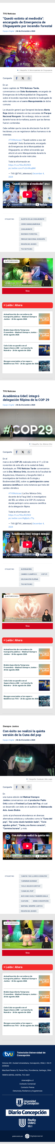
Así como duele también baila (34, 896)
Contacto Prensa (27, 1087)
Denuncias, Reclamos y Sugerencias (27, 1091)
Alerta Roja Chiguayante (32, 219)
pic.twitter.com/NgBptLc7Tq (21, 518)
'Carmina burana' (29, 881)
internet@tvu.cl (28, 1080)
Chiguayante (26, 229)
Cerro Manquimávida (30, 224)
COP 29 (44, 574)
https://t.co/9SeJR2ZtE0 (19, 165)
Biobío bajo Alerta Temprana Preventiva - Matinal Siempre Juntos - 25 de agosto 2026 (21, 332)
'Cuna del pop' (27, 891)
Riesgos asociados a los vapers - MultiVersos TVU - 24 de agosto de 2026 (21, 362)
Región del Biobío (29, 244)
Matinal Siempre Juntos (31, 906)
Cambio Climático (29, 574)
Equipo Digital (9, 31)
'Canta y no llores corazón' (34, 876)
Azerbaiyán (26, 569)
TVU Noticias (9, 14)
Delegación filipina (29, 579)
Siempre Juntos (11, 726)
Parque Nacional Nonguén (33, 239)
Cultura (24, 901)
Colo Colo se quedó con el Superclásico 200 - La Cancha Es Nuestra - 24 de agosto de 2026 (18, 348)
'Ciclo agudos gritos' (30, 886)
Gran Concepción (41, 901)
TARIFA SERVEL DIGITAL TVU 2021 (16, 1075)
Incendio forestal (29, 234)
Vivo (28, 291)
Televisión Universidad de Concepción (31, 1054)
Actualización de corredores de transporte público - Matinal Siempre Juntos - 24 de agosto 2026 (20, 316)
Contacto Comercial (27, 1084)
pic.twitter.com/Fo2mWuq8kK (22, 168)
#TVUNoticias (14, 140)
